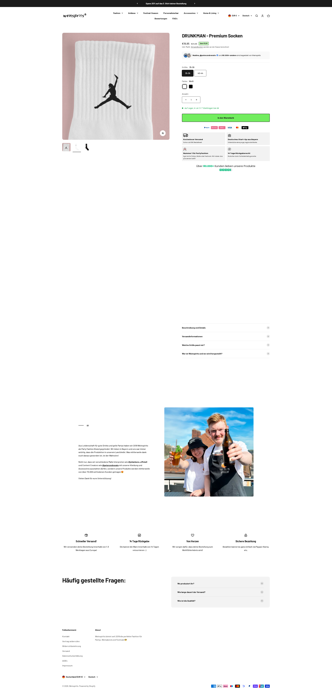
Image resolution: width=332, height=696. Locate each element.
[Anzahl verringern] (186, 100)
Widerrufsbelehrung (71, 646)
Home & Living (209, 13)
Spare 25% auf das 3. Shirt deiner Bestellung (166, 3)
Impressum (67, 665)
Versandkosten (197, 47)
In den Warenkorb (226, 117)
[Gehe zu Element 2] (77, 147)
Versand (66, 651)
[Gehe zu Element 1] (66, 147)
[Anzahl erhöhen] (196, 100)
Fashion (116, 13)
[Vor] (194, 3)
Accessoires (189, 13)
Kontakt (66, 636)
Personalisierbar (171, 13)
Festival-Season (150, 13)
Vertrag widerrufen (71, 641)
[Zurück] (137, 3)
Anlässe (132, 13)
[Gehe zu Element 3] (87, 147)
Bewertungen (161, 18)
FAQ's (174, 18)
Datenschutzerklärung (72, 656)
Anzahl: (185, 94)
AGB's (64, 660)
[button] (226, 246)
